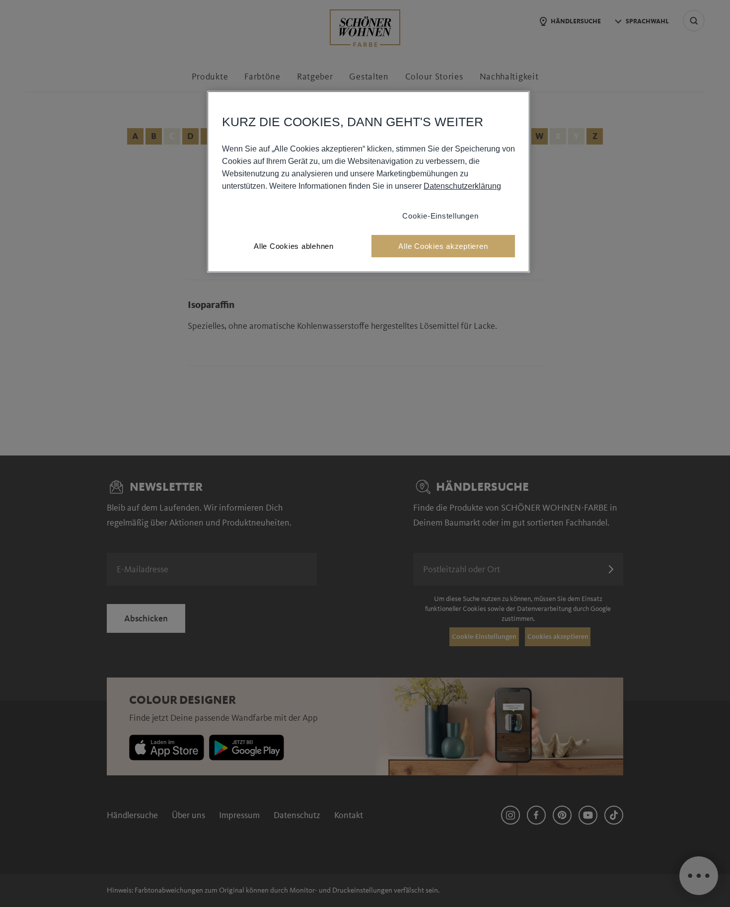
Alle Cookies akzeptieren (443, 246)
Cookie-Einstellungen (440, 216)
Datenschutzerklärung (462, 186)
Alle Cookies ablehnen (294, 246)
